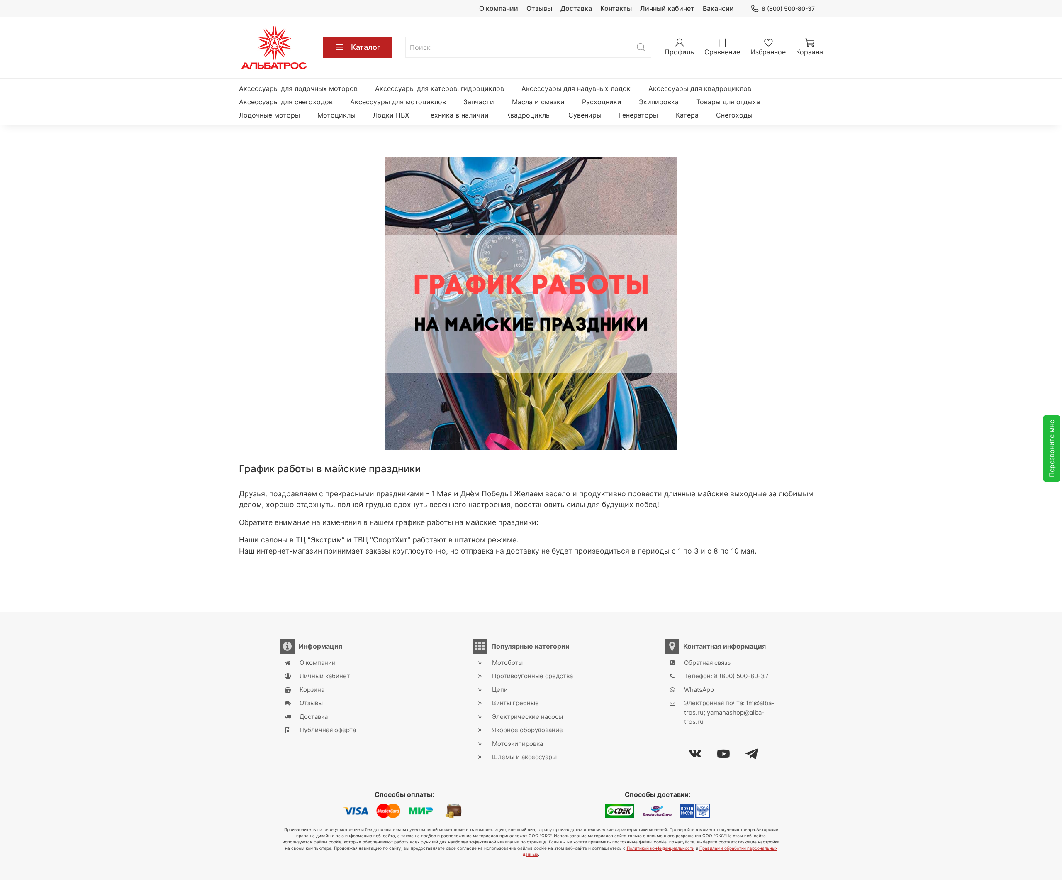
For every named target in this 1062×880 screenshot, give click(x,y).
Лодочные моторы (269, 115)
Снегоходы (734, 115)
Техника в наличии (458, 115)
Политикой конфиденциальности (660, 848)
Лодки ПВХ (391, 115)
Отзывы (539, 8)
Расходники (601, 102)
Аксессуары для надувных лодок (576, 88)
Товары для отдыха (728, 102)
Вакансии (718, 8)
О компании (498, 8)
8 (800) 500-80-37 (788, 8)
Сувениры (585, 115)
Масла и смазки (538, 102)
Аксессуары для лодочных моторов (298, 88)
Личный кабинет (667, 8)
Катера (687, 115)
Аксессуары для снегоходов (286, 102)
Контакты (616, 8)
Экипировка (659, 102)
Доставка (576, 8)
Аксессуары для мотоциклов (398, 102)
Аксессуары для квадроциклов (699, 88)
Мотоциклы (336, 115)
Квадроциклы (528, 115)
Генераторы (638, 115)
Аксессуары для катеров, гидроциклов (439, 88)
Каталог (365, 47)
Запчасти (478, 102)
